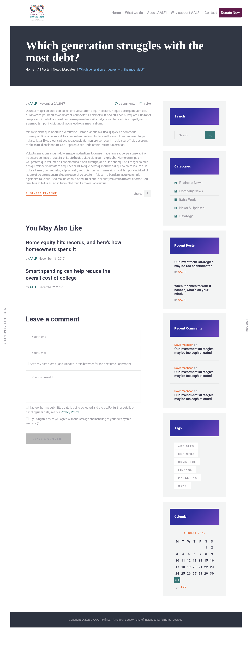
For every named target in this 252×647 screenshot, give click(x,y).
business (34, 193)
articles (186, 446)
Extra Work (187, 199)
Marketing (187, 477)
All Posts (44, 69)
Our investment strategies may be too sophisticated (193, 264)
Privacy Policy (70, 412)
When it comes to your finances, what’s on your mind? (193, 290)
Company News (191, 191)
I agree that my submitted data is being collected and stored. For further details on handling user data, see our (80, 410)
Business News (190, 183)
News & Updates (64, 69)
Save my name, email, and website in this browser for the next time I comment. (80, 364)
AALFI (32, 103)
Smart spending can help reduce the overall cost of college (68, 274)
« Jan (182, 587)
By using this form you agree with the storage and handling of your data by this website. (78, 421)
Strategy (186, 216)
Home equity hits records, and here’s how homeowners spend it (73, 245)
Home (30, 69)
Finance (50, 193)
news (182, 485)
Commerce (187, 462)
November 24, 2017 (52, 103)
